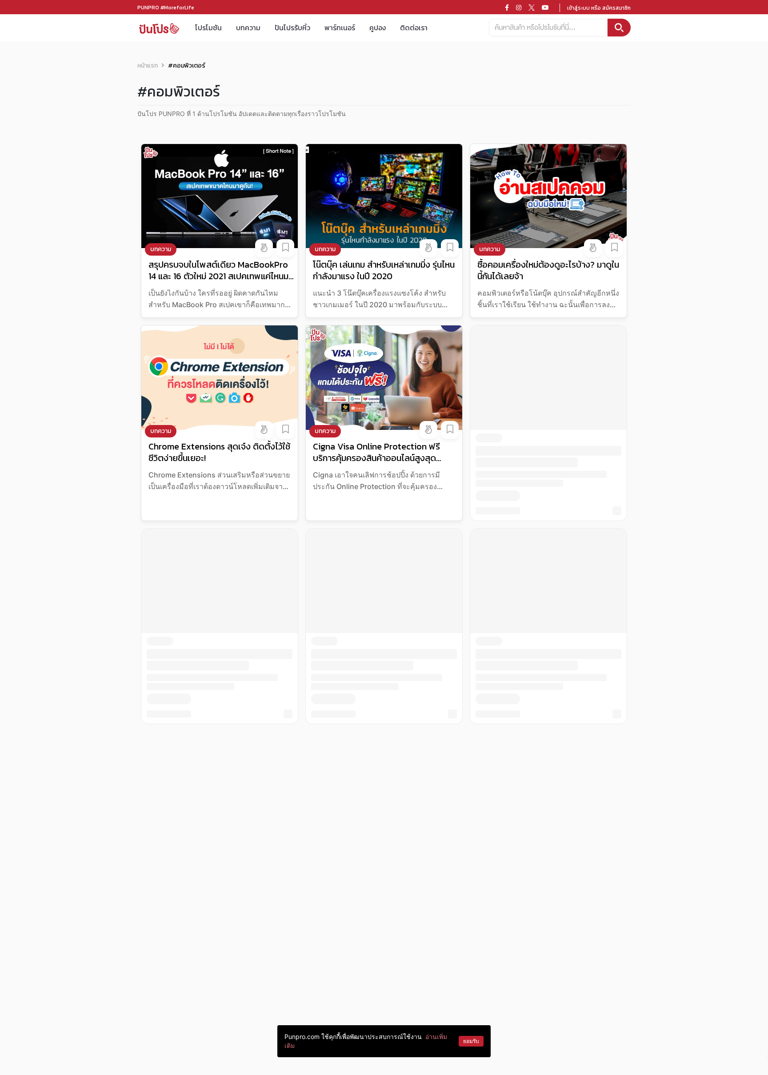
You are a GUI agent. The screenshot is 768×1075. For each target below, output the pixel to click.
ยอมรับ (471, 1041)
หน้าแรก (147, 65)
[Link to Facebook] (507, 8)
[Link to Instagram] (518, 8)
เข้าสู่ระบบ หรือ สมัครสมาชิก (599, 8)
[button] (264, 248)
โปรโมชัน (208, 27)
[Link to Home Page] (159, 28)
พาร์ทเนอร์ (339, 27)
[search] (619, 27)
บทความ (248, 27)
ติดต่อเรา (414, 27)
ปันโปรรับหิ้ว (292, 27)
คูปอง (377, 27)
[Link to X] (531, 8)
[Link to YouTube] (545, 8)
